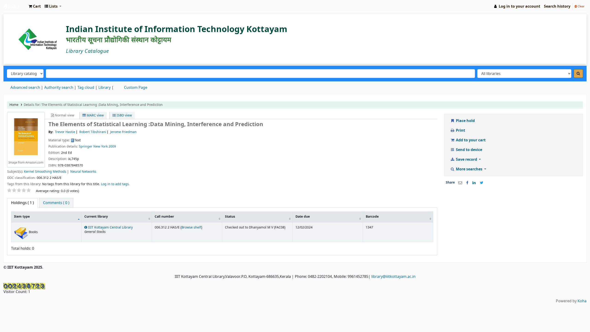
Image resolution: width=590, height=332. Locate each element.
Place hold (465, 121)
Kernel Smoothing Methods (45, 171)
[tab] (56, 203)
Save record (466, 159)
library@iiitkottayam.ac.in (393, 276)
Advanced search (25, 87)
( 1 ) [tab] (22, 203)
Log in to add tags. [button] (115, 184)
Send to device (468, 150)
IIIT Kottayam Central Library (15, 6)
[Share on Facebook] (467, 183)
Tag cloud (85, 87)
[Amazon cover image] (25, 136)
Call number (164, 216)
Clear (580, 6)
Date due (302, 216)
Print (460, 130)
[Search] (578, 73)
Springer (85, 146)
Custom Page (135, 87)
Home (13, 104)
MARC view (95, 115)
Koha (582, 301)
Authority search (58, 87)
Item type (22, 216)
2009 (112, 146)
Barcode (372, 216)
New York (100, 146)
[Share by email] (460, 183)
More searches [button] (469, 169)
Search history (557, 6)
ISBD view (124, 115)
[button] (35, 6)
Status (230, 216)
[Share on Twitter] (481, 183)
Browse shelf (191, 227)
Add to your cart (470, 140)
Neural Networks (83, 171)
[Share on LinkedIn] (474, 183)
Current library (96, 216)
